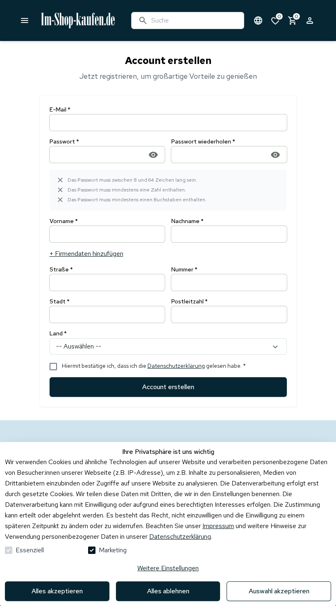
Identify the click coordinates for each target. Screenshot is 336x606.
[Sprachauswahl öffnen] (258, 20)
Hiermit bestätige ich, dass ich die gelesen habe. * (154, 365)
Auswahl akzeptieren (279, 591)
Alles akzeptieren (57, 591)
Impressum (218, 526)
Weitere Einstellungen (168, 568)
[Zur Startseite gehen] (98, 20)
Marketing (113, 550)
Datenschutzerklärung (176, 365)
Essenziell (30, 550)
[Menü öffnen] (24, 20)
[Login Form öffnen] (310, 20)
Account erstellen (168, 387)
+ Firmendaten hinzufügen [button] (86, 253)
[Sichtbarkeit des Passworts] (153, 154)
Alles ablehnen (168, 591)
